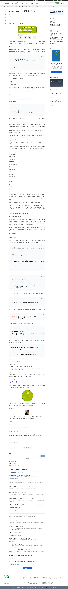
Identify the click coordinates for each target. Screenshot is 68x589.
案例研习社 (62, 0)
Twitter (10, 421)
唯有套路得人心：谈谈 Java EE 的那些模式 (18, 515)
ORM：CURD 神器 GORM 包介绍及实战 (17, 492)
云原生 (41, 6)
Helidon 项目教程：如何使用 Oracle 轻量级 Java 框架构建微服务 (22, 561)
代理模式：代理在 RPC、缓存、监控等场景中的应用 (19, 538)
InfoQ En (63, 577)
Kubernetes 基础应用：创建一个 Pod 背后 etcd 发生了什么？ (21, 486)
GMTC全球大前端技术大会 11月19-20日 (48, 581)
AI (19, 6)
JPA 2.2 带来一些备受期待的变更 (15, 520)
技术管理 (26, 6)
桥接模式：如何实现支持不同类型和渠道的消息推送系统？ (21, 555)
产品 (44, 6)
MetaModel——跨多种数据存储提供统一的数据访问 (19, 549)
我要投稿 (24, 578)
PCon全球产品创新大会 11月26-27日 (48, 582)
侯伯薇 (12, 431)
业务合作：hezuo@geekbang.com (33, 578)
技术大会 (27, 0)
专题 (19, 3)
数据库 (13, 478)
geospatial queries (41, 340)
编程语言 (12, 6)
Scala (13, 507)
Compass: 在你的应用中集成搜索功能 (16, 480)
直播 (16, 3)
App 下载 (52, 0)
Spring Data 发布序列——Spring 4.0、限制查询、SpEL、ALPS (21, 498)
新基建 (37, 6)
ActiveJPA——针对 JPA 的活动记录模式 (17, 504)
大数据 (53, 6)
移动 (55, 39)
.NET (11, 547)
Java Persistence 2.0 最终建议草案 (16, 526)
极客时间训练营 (37, 0)
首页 (13, 3)
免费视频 (31, 3)
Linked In (13, 424)
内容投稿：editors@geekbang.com (33, 577)
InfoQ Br (63, 581)
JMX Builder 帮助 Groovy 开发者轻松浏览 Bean (18, 469)
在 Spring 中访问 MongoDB (54, 27)
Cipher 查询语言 (19, 323)
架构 (5, 6)
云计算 (16, 6)
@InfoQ (12, 435)
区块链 (33, 6)
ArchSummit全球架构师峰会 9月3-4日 (48, 577)
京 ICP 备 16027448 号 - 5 (41, 587)
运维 (30, 6)
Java (12, 442)
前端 (8, 6)
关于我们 (24, 577)
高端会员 (48, 0)
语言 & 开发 (16, 442)
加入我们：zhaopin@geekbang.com (33, 581)
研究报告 (57, 0)
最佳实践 (16, 478)
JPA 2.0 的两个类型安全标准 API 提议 (16, 532)
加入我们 (24, 581)
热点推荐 (48, 6)
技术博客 (36, 3)
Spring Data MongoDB (14, 381)
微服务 (18, 564)
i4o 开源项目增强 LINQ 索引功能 (15, 544)
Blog (10, 424)
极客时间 (32, 0)
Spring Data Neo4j (13, 382)
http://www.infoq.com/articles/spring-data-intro (21, 427)
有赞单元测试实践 (12, 463)
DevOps (13, 472)
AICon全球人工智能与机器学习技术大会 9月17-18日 (50, 578)
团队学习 (43, 0)
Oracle (13, 564)
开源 (22, 6)
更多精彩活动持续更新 (7, 583)
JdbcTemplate (28, 49)
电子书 (23, 3)
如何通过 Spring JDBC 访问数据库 (16, 510)
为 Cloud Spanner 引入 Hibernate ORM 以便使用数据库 (20, 475)
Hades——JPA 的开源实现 (54, 30)
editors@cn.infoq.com (32, 434)
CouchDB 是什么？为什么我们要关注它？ (56, 24)
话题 (27, 3)
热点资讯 (41, 3)
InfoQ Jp (62, 578)
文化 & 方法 (12, 466)
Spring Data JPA (13, 379)
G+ (15, 424)
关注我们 (24, 582)
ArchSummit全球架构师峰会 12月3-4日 (48, 583)
